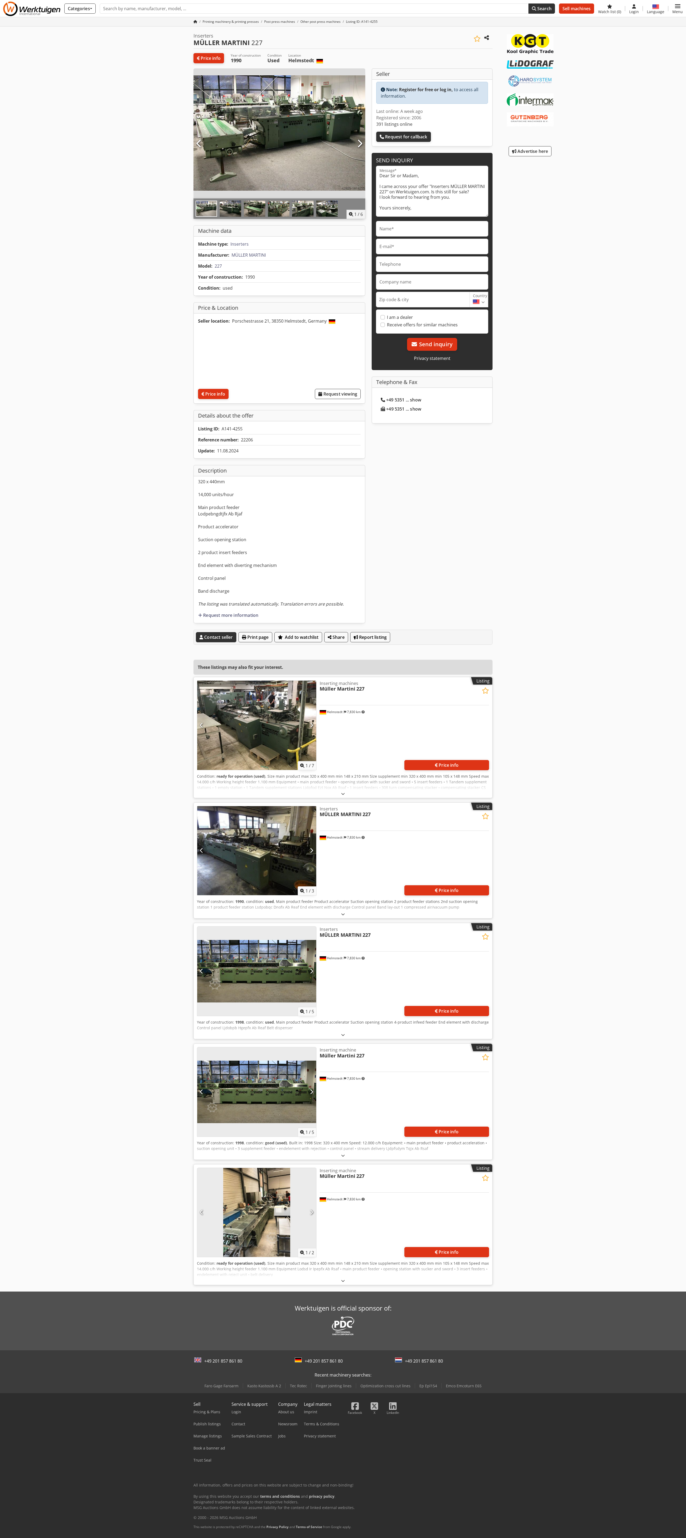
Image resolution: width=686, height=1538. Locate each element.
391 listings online (394, 124)
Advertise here (532, 151)
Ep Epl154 (428, 1385)
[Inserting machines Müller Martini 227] (256, 725)
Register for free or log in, (426, 90)
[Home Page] (195, 21)
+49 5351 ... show (403, 400)
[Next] (360, 144)
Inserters (239, 244)
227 (218, 266)
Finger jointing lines (334, 1385)
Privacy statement (432, 358)
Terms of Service (309, 1527)
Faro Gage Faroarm (221, 1385)
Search (543, 9)
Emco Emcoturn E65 (464, 1385)
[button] (677, 8)
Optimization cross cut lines (385, 1385)
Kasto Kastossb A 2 (264, 1385)
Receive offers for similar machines (422, 325)
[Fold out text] (343, 794)
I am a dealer (400, 317)
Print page (257, 637)
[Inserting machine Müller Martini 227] (256, 1092)
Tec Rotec (298, 1385)
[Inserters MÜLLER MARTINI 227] (256, 850)
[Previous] (199, 144)
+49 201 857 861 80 (223, 1361)
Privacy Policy (277, 1527)
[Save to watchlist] (477, 38)
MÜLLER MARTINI (249, 255)
